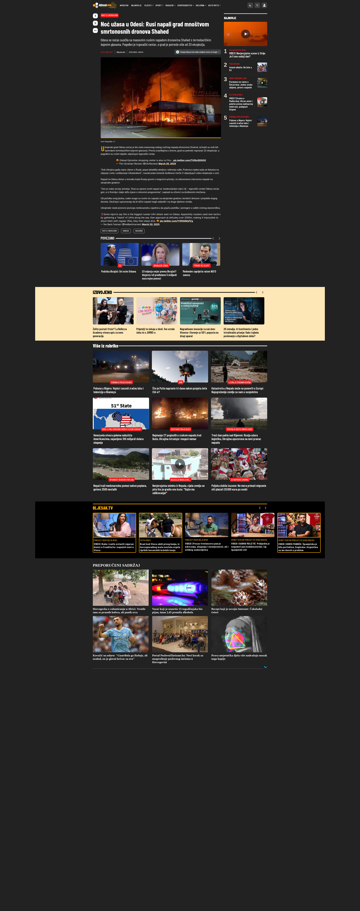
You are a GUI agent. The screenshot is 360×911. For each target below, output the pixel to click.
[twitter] (95, 23)
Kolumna (200, 5)
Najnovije (136, 5)
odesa (126, 231)
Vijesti (148, 5)
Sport (159, 5)
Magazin (170, 5)
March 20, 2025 (167, 163)
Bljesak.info (121, 52)
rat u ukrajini (109, 231)
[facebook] (95, 15)
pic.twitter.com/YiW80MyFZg (176, 221)
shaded (139, 231)
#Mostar (124, 5)
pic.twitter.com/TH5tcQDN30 (189, 160)
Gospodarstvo (184, 5)
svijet (110, 52)
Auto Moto (213, 5)
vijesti (103, 52)
